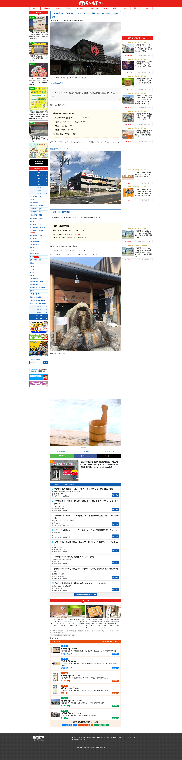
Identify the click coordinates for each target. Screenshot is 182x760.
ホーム (76, 737)
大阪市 (32, 199)
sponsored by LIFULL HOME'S (109, 641)
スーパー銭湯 (54, 635)
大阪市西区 (33, 221)
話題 (114, 8)
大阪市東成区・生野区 (36, 218)
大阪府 (81, 20)
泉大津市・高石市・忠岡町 (37, 288)
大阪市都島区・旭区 (35, 212)
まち (105, 8)
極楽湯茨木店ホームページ (59, 149)
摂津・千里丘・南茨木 (36, 260)
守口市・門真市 (34, 244)
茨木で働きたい (57, 484)
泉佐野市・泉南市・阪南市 (37, 300)
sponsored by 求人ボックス (71, 484)
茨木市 (32, 250)
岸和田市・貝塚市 (35, 294)
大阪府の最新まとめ (35, 196)
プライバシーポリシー (132, 737)
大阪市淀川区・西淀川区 (37, 205)
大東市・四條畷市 (35, 241)
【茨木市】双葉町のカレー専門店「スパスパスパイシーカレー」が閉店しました (143, 174)
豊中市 (34, 257)
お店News (80, 8)
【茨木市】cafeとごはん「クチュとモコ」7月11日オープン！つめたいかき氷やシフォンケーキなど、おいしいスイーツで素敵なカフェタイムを (144, 100)
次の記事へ (108, 452)
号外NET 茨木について (80, 739)
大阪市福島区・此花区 (36, 209)
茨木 (101, 3)
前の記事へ (63, 452)
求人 (57, 8)
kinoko (59, 638)
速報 (135, 8)
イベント (124, 8)
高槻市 (32, 263)
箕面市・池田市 (34, 254)
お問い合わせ (119, 737)
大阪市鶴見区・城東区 (36, 215)
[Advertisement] (137, 23)
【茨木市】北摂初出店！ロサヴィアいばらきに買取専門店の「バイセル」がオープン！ (38, 58)
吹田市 (32, 247)
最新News (47, 8)
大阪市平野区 (33, 238)
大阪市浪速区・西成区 (36, 235)
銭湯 (73, 635)
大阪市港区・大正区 (35, 224)
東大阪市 (32, 272)
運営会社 (83, 737)
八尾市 (32, 275)
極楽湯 (65, 635)
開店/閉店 (68, 8)
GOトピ (35, 8)
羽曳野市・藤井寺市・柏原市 (38, 303)
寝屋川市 (32, 266)
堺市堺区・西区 (34, 278)
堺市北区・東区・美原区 (37, 281)
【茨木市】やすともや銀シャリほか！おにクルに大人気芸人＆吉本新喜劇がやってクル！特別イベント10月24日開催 (143, 252)
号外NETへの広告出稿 (105, 737)
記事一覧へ (85, 452)
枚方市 (32, 269)
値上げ (60, 635)
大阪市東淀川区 (34, 202)
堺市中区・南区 (34, 284)
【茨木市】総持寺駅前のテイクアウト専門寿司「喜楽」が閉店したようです (38, 139)
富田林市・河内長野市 (36, 297)
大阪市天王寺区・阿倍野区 (37, 227)
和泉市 (32, 291)
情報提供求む (92, 737)
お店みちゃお (94, 8)
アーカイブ (146, 8)
